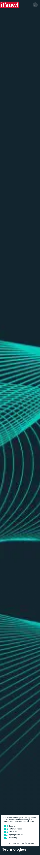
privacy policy (29, 822)
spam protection (16, 835)
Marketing (13, 838)
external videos (15, 829)
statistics (13, 832)
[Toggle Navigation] (35, 4)
